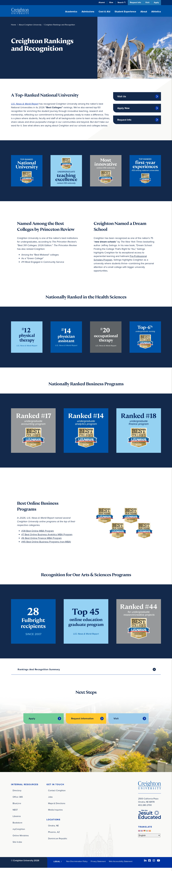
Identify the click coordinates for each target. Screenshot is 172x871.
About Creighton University (30, 24)
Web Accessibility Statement (120, 861)
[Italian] (147, 831)
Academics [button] (71, 11)
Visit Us (121, 96)
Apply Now (123, 108)
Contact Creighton (57, 790)
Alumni (102, 2)
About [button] (143, 11)
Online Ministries (21, 835)
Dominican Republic (57, 838)
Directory (17, 790)
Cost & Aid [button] (104, 11)
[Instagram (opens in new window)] (154, 861)
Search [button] (120, 2)
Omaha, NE (53, 825)
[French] (142, 831)
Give (111, 2)
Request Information (82, 718)
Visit (147, 2)
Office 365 (18, 796)
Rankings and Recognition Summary (39, 669)
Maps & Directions (56, 803)
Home (13, 24)
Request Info (135, 2)
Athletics (156, 11)
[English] (139, 831)
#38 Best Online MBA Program (37, 531)
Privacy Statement (98, 861)
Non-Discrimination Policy (77, 861)
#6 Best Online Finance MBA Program (41, 538)
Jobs (50, 796)
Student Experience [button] (125, 11)
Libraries (17, 816)
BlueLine (17, 803)
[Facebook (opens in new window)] (149, 861)
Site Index (17, 842)
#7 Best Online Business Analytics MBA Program (46, 534)
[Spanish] (150, 831)
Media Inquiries (55, 809)
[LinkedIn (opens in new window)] (145, 861)
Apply (156, 2)
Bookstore (17, 822)
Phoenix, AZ (54, 832)
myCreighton (19, 829)
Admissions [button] (88, 11)
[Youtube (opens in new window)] (158, 861)
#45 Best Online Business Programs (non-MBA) (46, 541)
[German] (145, 831)
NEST (15, 809)
